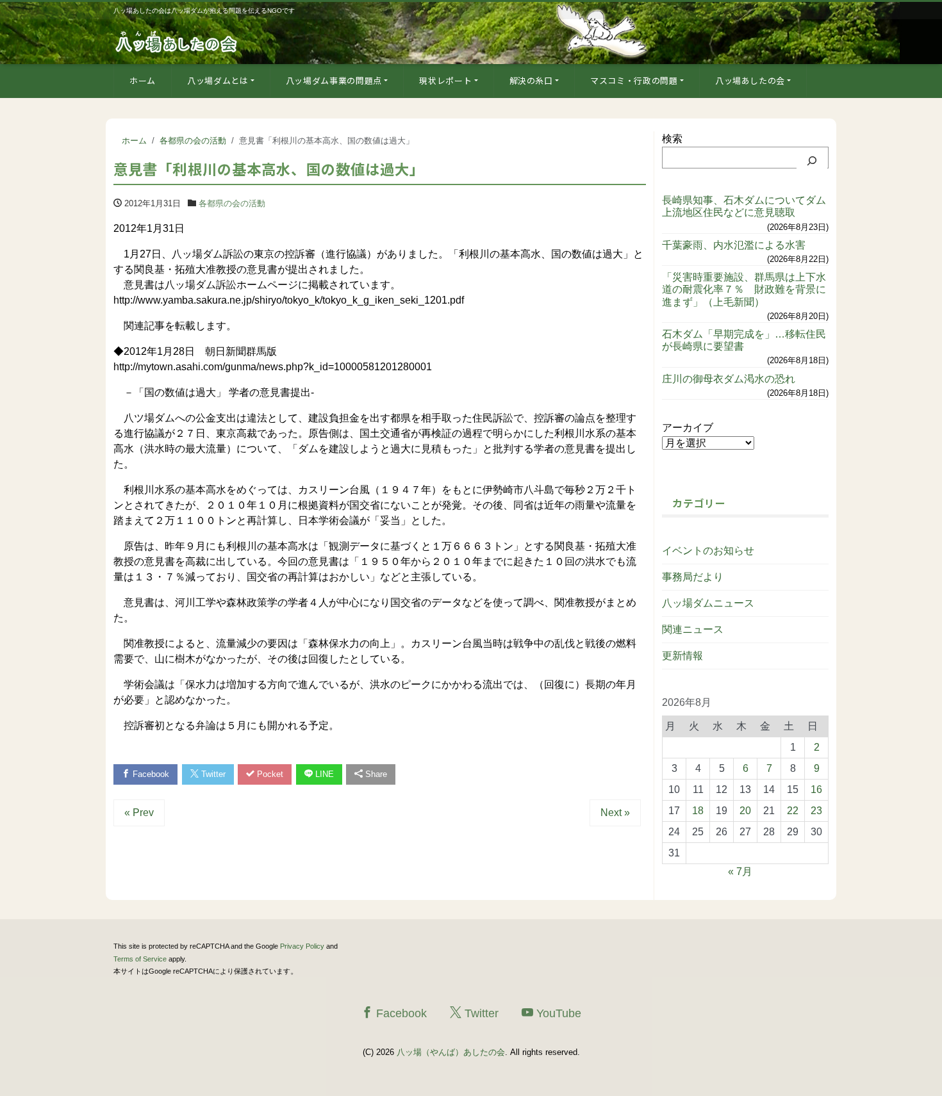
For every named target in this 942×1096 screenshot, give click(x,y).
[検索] (812, 161)
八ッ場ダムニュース (708, 603)
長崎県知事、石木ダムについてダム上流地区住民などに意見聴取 (744, 206)
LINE (323, 774)
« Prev (139, 812)
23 (816, 810)
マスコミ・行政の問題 (634, 80)
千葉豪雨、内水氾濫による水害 (734, 245)
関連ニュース (692, 629)
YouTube (557, 1013)
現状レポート (445, 80)
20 (745, 810)
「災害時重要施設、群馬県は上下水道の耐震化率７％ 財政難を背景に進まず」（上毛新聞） (744, 289)
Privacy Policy (302, 946)
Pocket (268, 774)
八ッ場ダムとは (218, 80)
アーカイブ (687, 427)
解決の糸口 (531, 80)
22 (792, 810)
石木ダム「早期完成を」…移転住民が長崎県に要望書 (744, 340)
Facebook (149, 774)
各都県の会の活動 (232, 203)
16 (816, 789)
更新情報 (682, 655)
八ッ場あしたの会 (750, 80)
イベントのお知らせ (708, 550)
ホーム (142, 80)
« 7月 (740, 871)
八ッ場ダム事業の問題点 (334, 80)
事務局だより (692, 576)
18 (698, 810)
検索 (672, 138)
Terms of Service (140, 959)
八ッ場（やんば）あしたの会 (451, 1052)
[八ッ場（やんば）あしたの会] (177, 40)
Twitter (212, 774)
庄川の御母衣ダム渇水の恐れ (728, 378)
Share (375, 774)
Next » (615, 812)
